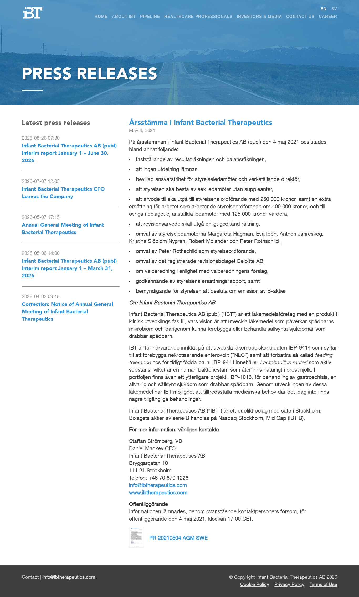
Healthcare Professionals (198, 16)
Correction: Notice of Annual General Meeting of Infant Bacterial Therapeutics (67, 311)
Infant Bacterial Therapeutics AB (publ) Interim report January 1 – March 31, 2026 (69, 268)
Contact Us (300, 16)
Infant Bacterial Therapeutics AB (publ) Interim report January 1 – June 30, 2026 (69, 152)
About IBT (124, 16)
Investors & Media (259, 16)
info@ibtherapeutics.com (158, 485)
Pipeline (150, 16)
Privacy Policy (289, 585)
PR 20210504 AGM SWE (178, 538)
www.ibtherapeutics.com (158, 492)
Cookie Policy (254, 585)
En (324, 9)
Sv (334, 9)
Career (328, 16)
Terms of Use (323, 585)
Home (101, 16)
